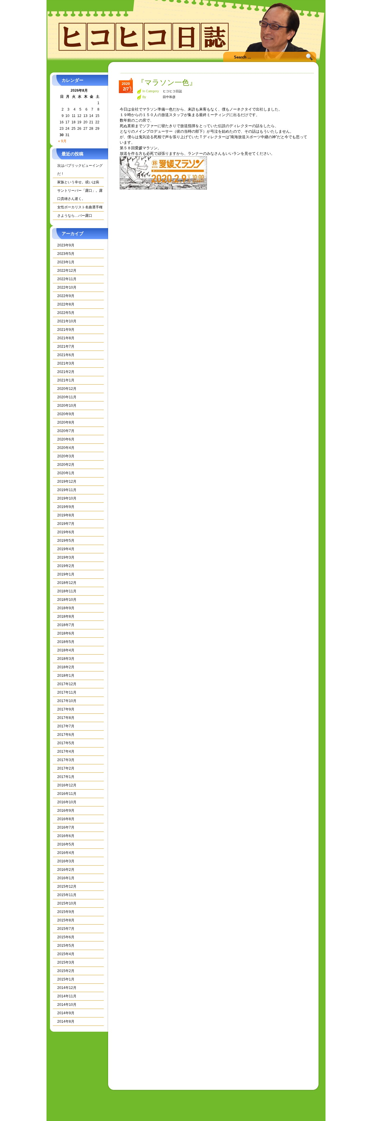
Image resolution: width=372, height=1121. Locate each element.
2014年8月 (65, 1021)
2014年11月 (66, 996)
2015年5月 (65, 946)
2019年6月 (65, 532)
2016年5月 (65, 844)
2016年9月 (65, 811)
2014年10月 (66, 1005)
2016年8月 (65, 819)
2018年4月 (65, 650)
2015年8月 (65, 920)
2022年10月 (66, 287)
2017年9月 (65, 709)
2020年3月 (65, 456)
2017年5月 (65, 743)
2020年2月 (65, 465)
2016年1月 (65, 878)
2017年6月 (65, 735)
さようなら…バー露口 (74, 216)
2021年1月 (65, 380)
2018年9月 (65, 608)
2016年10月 (66, 802)
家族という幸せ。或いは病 (78, 182)
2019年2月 (65, 566)
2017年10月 (66, 701)
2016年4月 (65, 853)
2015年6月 (65, 937)
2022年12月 (66, 271)
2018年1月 (65, 676)
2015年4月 (65, 954)
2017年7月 (65, 726)
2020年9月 (65, 414)
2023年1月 (65, 262)
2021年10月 (66, 321)
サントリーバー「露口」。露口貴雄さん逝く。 (80, 195)
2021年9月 (65, 330)
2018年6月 (65, 633)
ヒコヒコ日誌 (172, 91)
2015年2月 (65, 971)
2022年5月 (65, 313)
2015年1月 (65, 979)
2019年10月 (66, 498)
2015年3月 (65, 962)
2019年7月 (65, 524)
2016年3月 (65, 861)
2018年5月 (65, 642)
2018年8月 (65, 616)
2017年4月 (65, 751)
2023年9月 (65, 245)
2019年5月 (65, 541)
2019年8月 (65, 515)
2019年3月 (65, 557)
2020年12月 (66, 389)
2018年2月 (65, 667)
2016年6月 (65, 836)
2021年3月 (65, 363)
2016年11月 (66, 794)
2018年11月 (66, 591)
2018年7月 (65, 625)
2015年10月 (66, 903)
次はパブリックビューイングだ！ (80, 170)
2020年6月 (65, 439)
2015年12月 (66, 886)
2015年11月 (66, 895)
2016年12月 (66, 785)
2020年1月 (65, 473)
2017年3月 (65, 760)
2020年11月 (66, 397)
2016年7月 (65, 827)
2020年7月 (65, 431)
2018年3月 (65, 659)
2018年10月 (66, 600)
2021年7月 (65, 346)
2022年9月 (65, 296)
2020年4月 (65, 448)
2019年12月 (66, 481)
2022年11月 (66, 279)
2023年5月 (65, 254)
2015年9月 (65, 912)
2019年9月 (65, 507)
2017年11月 (66, 692)
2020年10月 (66, 406)
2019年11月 (66, 490)
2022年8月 (65, 304)
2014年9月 (65, 1013)
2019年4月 (65, 549)
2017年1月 (65, 777)
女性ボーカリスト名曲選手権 (80, 207)
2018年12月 (66, 583)
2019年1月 (65, 574)
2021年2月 (65, 372)
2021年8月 (65, 338)
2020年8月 (65, 422)
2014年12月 (66, 988)
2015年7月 (65, 929)
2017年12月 (66, 684)
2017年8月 (65, 718)
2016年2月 (65, 870)
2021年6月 (65, 355)
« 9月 (62, 141)
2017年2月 (65, 768)
